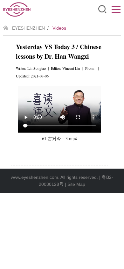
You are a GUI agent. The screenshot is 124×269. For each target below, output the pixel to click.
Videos (59, 28)
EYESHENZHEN (28, 28)
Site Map (76, 184)
